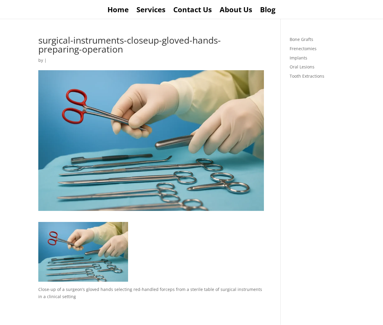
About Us (236, 10)
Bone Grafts (301, 39)
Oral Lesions (302, 67)
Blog (268, 10)
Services (150, 10)
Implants (298, 58)
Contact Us (192, 10)
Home (118, 10)
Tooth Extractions (307, 76)
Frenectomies (303, 48)
